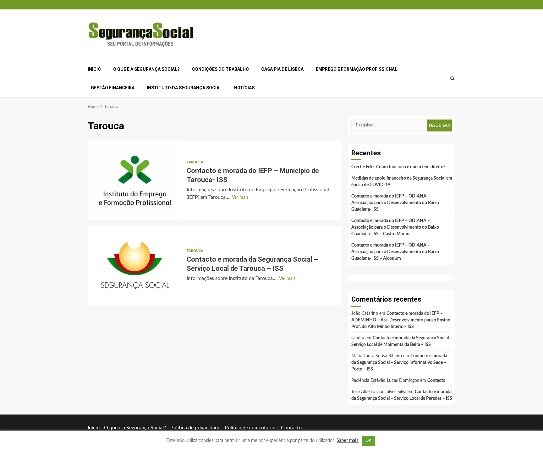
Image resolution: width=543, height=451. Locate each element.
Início (94, 69)
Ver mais (240, 197)
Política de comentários (251, 427)
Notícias (244, 87)
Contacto (436, 380)
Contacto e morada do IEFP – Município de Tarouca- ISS (135, 180)
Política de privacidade (195, 427)
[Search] (452, 79)
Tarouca (195, 162)
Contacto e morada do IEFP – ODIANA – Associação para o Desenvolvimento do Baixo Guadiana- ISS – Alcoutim (395, 252)
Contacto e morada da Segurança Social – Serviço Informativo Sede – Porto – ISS (399, 362)
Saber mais (348, 440)
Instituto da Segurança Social (184, 87)
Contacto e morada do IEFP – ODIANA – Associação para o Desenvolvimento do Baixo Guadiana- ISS (395, 203)
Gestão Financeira (112, 87)
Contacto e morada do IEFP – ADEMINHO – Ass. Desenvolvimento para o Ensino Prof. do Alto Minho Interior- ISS (400, 320)
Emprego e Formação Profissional (356, 69)
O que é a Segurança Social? (146, 69)
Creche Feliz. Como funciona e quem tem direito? (398, 167)
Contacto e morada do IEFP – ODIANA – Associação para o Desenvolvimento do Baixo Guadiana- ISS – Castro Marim (395, 227)
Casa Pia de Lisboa (282, 69)
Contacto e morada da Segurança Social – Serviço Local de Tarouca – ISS (135, 265)
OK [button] (368, 441)
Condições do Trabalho (220, 69)
